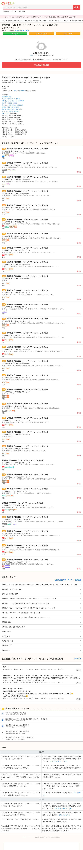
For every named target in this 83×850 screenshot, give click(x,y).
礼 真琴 (4, 99)
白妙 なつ (10, 99)
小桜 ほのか (13, 101)
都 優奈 (4, 107)
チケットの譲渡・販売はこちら (61, 808)
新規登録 (6, 11)
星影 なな (17, 111)
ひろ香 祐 (17, 99)
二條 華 (4, 103)
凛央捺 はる (10, 109)
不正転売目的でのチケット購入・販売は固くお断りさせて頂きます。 (41, 844)
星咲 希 (16, 107)
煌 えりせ (4, 105)
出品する (15, 33)
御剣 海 (4, 109)
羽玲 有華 (10, 107)
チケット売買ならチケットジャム (8, 3)
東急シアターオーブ (22, 30)
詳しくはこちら (64, 815)
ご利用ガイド (21, 11)
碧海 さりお (12, 105)
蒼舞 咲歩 (21, 101)
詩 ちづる (4, 111)
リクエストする (41, 33)
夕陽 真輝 (20, 105)
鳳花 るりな (19, 109)
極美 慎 (15, 103)
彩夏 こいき (5, 113)
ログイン (13, 11)
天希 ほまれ (5, 101)
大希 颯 (11, 111)
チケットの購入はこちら (58, 761)
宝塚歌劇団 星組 (6, 97)
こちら (30, 55)
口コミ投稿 (68, 33)
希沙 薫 (9, 103)
